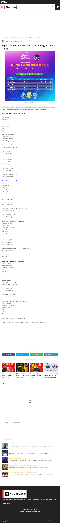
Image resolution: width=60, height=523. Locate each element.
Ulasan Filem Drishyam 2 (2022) (15, 444)
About (17, 2)
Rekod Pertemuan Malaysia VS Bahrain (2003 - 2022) (7, 375)
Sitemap (56, 521)
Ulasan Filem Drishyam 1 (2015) (15, 451)
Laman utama (5, 37)
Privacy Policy (42, 521)
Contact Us (34, 521)
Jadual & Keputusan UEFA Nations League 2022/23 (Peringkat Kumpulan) (51, 375)
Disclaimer (49, 521)
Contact (22, 2)
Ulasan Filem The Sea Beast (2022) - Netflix (17, 458)
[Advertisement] (30, 23)
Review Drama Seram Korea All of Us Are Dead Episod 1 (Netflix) (22, 465)
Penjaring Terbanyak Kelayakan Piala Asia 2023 (35, 375)
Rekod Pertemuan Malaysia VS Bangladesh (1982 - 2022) (22, 375)
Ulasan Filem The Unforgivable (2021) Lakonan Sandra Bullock (22, 472)
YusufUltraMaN (17, 521)
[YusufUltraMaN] (10, 8)
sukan (10, 37)
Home (13, 2)
